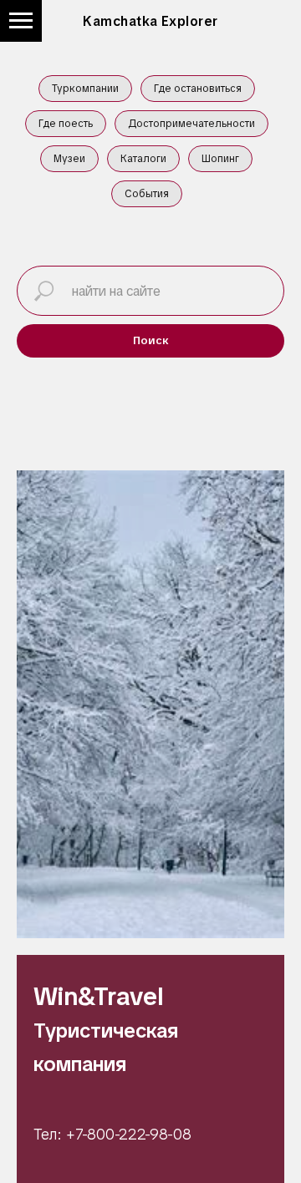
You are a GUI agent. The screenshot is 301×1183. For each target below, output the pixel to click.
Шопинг (220, 158)
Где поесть (65, 123)
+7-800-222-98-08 (128, 1134)
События (147, 194)
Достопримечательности (191, 123)
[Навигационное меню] (21, 21)
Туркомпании (85, 88)
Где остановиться (198, 88)
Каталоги (143, 158)
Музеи (69, 158)
